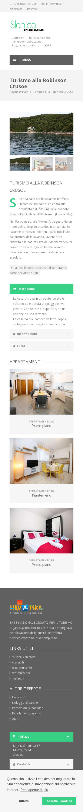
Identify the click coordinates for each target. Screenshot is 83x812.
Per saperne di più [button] (34, 790)
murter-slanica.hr (23, 657)
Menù (26, 60)
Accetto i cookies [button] (59, 801)
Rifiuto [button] (24, 801)
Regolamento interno (25, 45)
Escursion (18, 38)
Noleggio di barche (25, 703)
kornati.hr (18, 662)
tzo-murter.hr (21, 673)
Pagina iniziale (19, 92)
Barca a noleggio (40, 38)
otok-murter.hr (22, 668)
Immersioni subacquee (27, 41)
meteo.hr (18, 678)
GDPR (47, 45)
